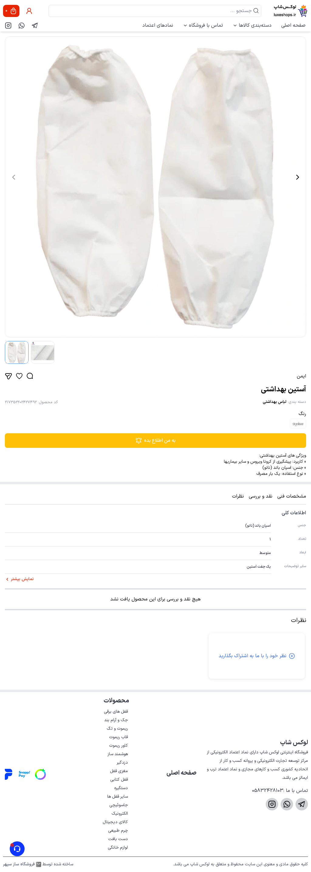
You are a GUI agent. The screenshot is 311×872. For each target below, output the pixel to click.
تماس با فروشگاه (206, 25)
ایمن (301, 376)
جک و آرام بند (116, 720)
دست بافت (118, 839)
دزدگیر (122, 762)
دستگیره (121, 788)
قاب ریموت (118, 737)
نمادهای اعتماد (157, 25)
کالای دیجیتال (115, 822)
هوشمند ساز (118, 754)
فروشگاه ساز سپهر (19, 864)
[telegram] (35, 25)
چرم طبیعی (118, 830)
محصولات (116, 701)
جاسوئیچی (118, 805)
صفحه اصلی (293, 25)
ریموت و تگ (117, 728)
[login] (29, 11)
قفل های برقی (116, 711)
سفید (297, 424)
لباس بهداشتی (274, 402)
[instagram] (8, 25)
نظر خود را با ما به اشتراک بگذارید (252, 656)
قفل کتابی (119, 779)
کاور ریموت (118, 745)
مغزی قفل (119, 771)
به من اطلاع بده (160, 440)
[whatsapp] (21, 25)
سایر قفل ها (117, 796)
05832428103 (267, 790)
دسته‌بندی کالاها (255, 25)
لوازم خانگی (118, 847)
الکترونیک (119, 813)
